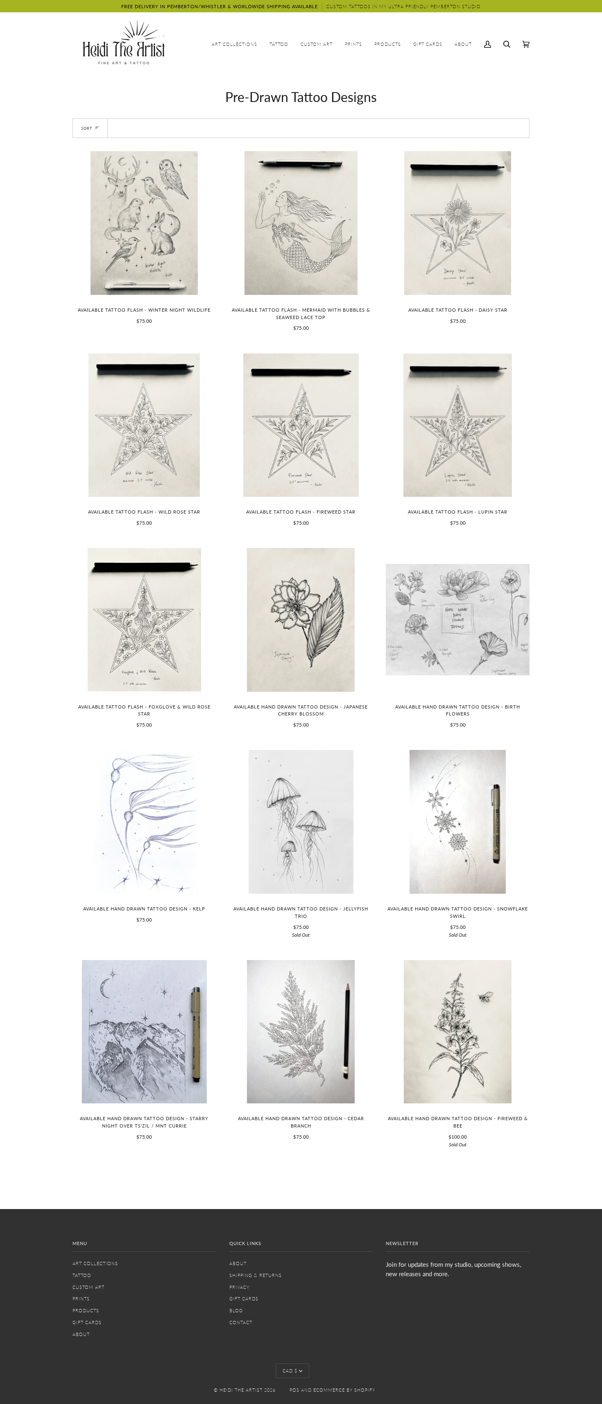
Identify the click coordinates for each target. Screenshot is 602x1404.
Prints (81, 1298)
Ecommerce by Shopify (344, 1390)
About (81, 1334)
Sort (86, 128)
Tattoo (81, 1275)
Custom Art (88, 1287)
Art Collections (95, 1263)
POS (294, 1390)
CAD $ (290, 1370)
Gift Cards (87, 1322)
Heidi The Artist (241, 1390)
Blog (236, 1310)
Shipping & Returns (255, 1275)
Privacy (239, 1287)
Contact (240, 1322)
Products (85, 1310)
